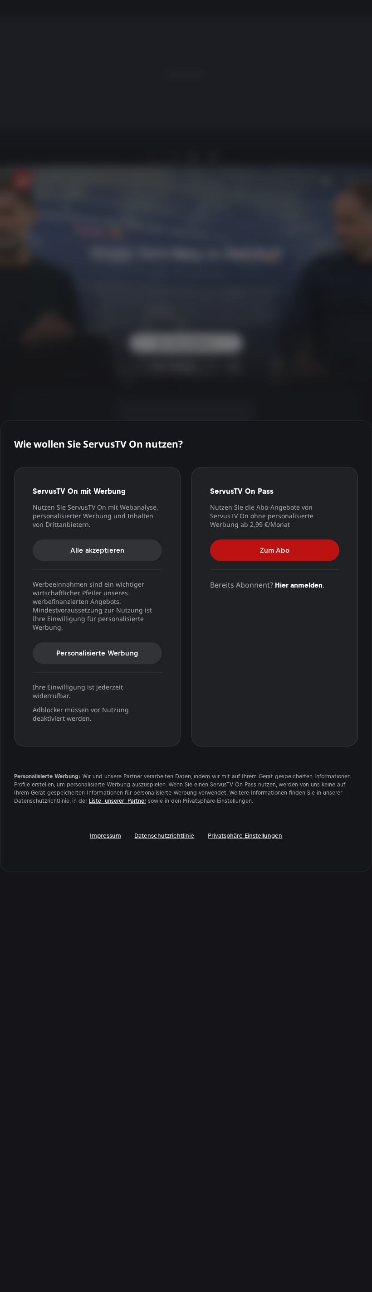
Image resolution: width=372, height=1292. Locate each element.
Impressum (105, 835)
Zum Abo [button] (274, 550)
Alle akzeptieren (97, 550)
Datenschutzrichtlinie (164, 835)
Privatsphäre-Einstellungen (245, 835)
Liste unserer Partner (117, 800)
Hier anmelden (299, 584)
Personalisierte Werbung (97, 652)
